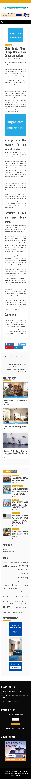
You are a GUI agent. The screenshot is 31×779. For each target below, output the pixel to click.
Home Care (8, 45)
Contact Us (7, 771)
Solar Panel (25, 607)
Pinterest (9, 348)
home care (6, 585)
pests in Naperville (24, 599)
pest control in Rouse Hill (8, 599)
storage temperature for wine (8, 610)
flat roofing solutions (7, 578)
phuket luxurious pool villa (8, 601)
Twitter (22, 344)
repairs (17, 603)
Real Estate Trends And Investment (20, 479)
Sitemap (24, 771)
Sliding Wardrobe (17, 607)
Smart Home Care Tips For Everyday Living (15, 401)
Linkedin (19, 348)
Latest (13, 471)
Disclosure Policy (16, 771)
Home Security (16, 513)
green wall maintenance (8, 582)
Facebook (10, 344)
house (14, 585)
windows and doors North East (16, 612)
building (6, 566)
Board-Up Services (24, 562)
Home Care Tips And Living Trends (15, 427)
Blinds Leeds (16, 562)
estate (24, 573)
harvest (22, 582)
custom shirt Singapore (7, 574)
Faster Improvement (19, 728)
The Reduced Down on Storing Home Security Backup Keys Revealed (20, 519)
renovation (5, 603)
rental (11, 603)
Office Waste (5, 596)
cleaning (23, 565)
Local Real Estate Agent (7, 591)
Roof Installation (24, 603)
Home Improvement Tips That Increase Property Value (20, 491)
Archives (5, 549)
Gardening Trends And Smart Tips (11, 701)
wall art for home (6, 612)
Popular (7, 471)
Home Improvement (17, 486)
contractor (22, 569)
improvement (10, 588)
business (14, 566)
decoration (16, 574)
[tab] (7, 471)
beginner (11, 562)
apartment (6, 562)
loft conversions (24, 591)
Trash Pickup (25, 610)
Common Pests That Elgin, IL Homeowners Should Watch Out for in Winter (15, 453)
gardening (22, 577)
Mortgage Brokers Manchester (22, 594)
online (15, 596)
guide (17, 581)
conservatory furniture (7, 570)
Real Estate (15, 475)
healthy (26, 582)
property (17, 601)
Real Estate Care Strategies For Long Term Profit (20, 505)
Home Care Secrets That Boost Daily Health (20, 534)
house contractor (24, 585)
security (7, 606)
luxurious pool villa (7, 594)
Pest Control (25, 596)
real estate (24, 601)
